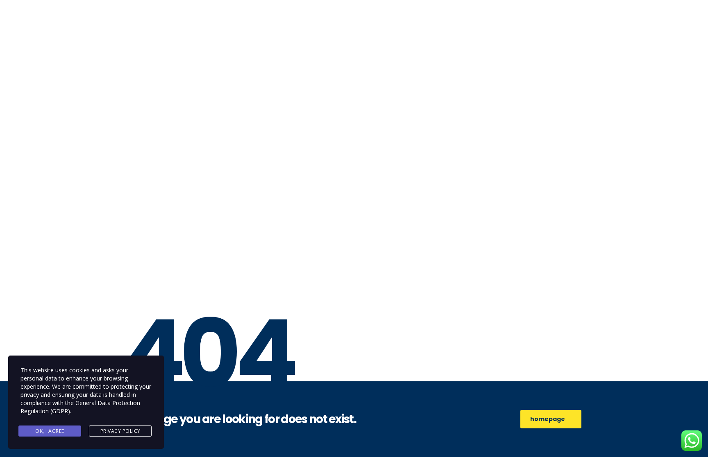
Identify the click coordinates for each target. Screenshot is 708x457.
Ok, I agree (49, 431)
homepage (547, 419)
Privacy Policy (120, 431)
